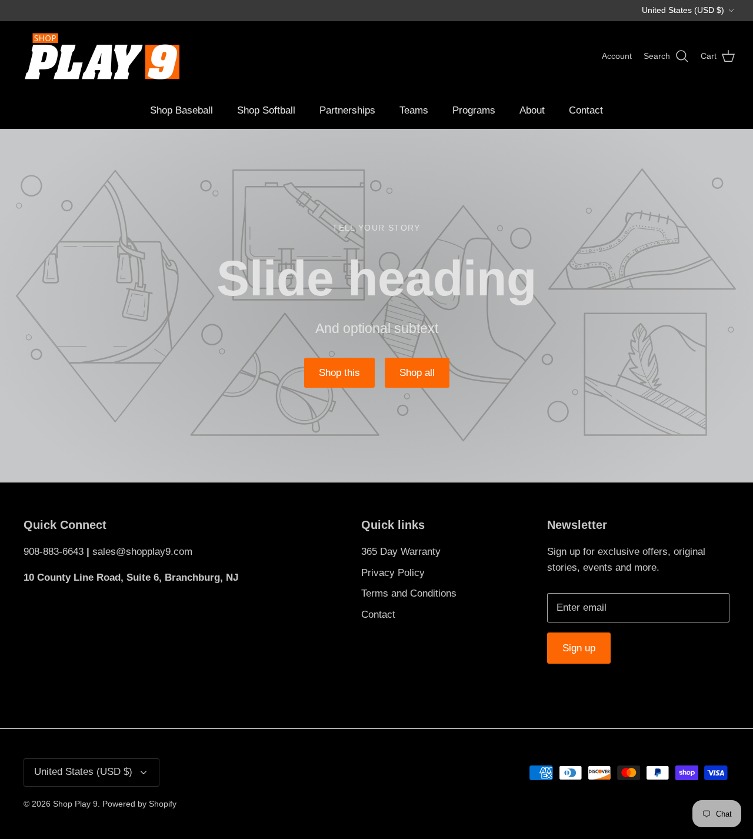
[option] (376, 305)
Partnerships (347, 110)
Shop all (417, 372)
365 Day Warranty (401, 551)
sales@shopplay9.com (142, 551)
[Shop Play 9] (100, 56)
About (532, 110)
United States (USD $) (683, 10)
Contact (586, 110)
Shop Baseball (181, 110)
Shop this (339, 372)
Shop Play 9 (75, 803)
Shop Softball (266, 110)
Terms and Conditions (409, 593)
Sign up (578, 648)
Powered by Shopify (139, 803)
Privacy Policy (393, 572)
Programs (473, 110)
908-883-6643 (54, 551)
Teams (413, 110)
